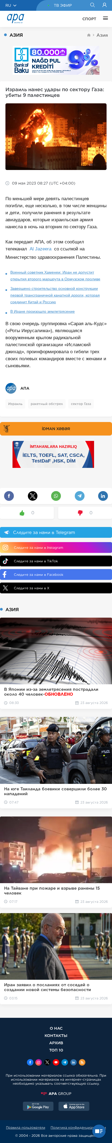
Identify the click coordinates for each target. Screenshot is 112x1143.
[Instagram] (38, 1063)
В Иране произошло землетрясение (42, 311)
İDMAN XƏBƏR (56, 429)
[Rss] (82, 1063)
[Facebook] (30, 1063)
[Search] (92, 5)
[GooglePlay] (38, 1107)
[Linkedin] (73, 1063)
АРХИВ (56, 1042)
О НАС (56, 1028)
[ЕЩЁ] (104, 19)
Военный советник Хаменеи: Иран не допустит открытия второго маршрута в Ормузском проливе (55, 275)
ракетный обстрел (47, 404)
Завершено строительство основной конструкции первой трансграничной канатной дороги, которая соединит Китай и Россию (55, 295)
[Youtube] (56, 1063)
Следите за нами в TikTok (36, 561)
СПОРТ (89, 19)
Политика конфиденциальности (78, 1127)
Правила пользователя (25, 1127)
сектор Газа (81, 404)
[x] (47, 1063)
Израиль (15, 404)
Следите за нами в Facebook (38, 575)
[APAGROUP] (56, 1093)
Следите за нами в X (31, 588)
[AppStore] (73, 1107)
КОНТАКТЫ (56, 1035)
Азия (102, 35)
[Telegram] (64, 1063)
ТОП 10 (56, 1050)
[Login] (104, 5)
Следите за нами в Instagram (38, 548)
